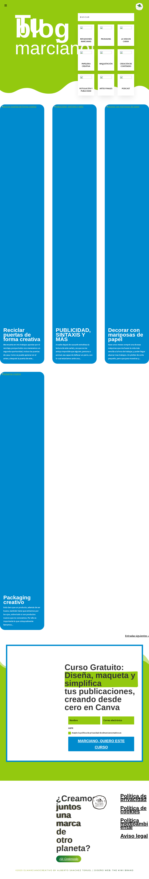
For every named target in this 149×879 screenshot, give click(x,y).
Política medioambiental (134, 823)
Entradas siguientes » (137, 636)
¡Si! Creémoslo (68, 859)
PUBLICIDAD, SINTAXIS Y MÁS (73, 334)
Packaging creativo (17, 600)
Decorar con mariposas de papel (125, 334)
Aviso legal (134, 836)
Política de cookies (133, 809)
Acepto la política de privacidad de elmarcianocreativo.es (96, 733)
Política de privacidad (133, 797)
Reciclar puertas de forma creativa (21, 334)
